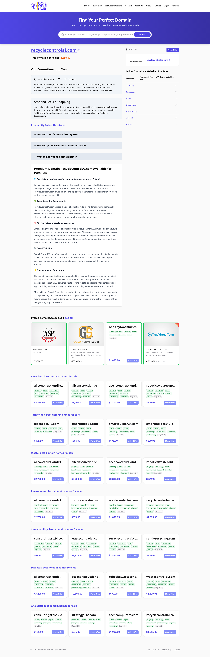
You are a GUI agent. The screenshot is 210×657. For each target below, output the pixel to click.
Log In (166, 6)
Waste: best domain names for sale (52, 453)
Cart (159, 6)
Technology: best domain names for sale (55, 414)
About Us (139, 6)
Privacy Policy (153, 650)
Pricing (148, 6)
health (134, 332)
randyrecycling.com (160, 538)
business (58, 543)
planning (83, 623)
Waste (128, 98)
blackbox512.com (46, 424)
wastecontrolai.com (123, 500)
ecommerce (114, 335)
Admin (177, 650)
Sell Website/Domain (113, 6)
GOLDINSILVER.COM (79, 349)
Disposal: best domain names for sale (53, 567)
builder (112, 435)
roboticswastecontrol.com (165, 385)
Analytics (129, 124)
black (45, 432)
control (149, 397)
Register (175, 6)
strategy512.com (83, 615)
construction (44, 393)
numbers (38, 432)
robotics (169, 393)
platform (58, 620)
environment (54, 390)
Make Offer (172, 50)
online (112, 332)
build (73, 435)
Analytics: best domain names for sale (54, 605)
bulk (36, 393)
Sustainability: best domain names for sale (57, 529)
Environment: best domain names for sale (56, 491)
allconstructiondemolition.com (93, 385)
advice (56, 546)
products (119, 332)
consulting (49, 543)
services (37, 546)
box (50, 432)
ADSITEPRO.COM (40, 349)
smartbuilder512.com (162, 424)
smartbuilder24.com (123, 424)
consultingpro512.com (50, 615)
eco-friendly (125, 508)
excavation (54, 393)
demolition (86, 397)
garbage (112, 511)
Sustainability (131, 111)
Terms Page (167, 650)
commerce (75, 620)
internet (127, 332)
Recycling (130, 85)
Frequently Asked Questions (48, 125)
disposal (90, 390)
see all (69, 317)
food (129, 335)
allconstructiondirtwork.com (55, 385)
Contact (128, 6)
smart (95, 432)
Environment (131, 105)
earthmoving (39, 397)
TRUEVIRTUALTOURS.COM (156, 349)
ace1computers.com (123, 615)
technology (159, 390)
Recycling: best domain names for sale (54, 376)
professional (47, 546)
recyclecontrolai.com (54, 50)
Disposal (129, 118)
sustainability (114, 508)
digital (45, 428)
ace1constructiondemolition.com (133, 385)
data (60, 428)
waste (45, 390)
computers (113, 626)
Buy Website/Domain (93, 6)
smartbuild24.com (84, 424)
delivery (123, 335)
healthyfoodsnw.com (124, 327)
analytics (150, 511)
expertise (38, 550)
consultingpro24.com (49, 538)
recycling (38, 390)
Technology (130, 92)
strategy (91, 623)
